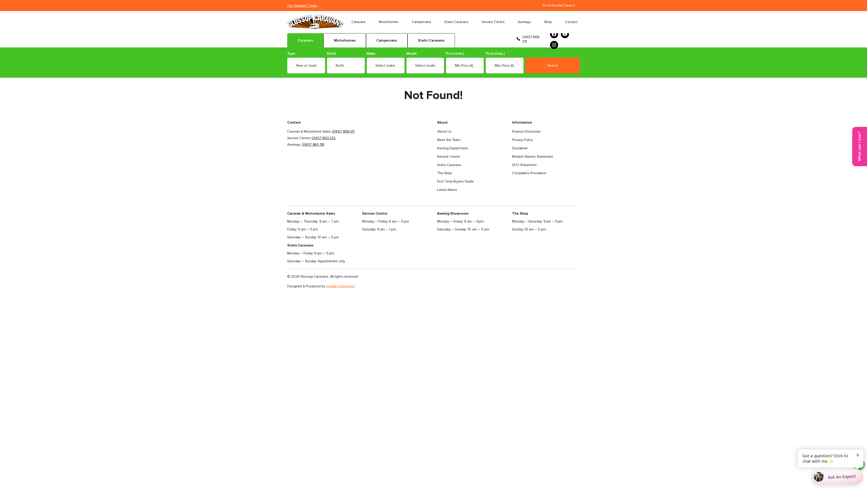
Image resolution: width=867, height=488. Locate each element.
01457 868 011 (530, 39)
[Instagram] (554, 45)
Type (291, 54)
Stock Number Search (558, 5)
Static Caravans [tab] (431, 40)
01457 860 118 (313, 144)
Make (371, 54)
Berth (331, 54)
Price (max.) (495, 54)
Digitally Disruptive (340, 286)
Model (411, 54)
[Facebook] (554, 34)
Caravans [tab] (305, 40)
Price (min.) (455, 54)
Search (552, 65)
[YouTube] (565, 34)
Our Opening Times (302, 5)
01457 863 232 (324, 138)
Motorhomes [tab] (345, 40)
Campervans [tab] (386, 40)
